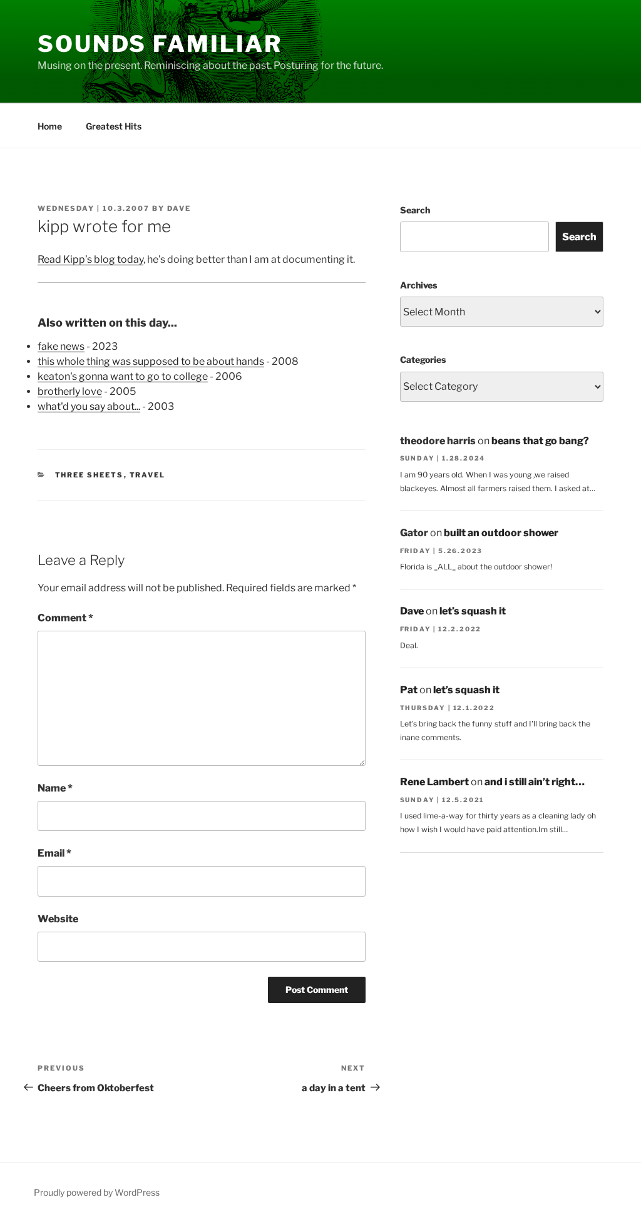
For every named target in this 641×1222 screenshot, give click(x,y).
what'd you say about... (89, 406)
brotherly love (70, 391)
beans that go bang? (540, 441)
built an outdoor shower (501, 533)
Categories (423, 359)
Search (415, 210)
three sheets (89, 475)
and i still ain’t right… (535, 782)
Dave (179, 208)
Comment (65, 618)
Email (54, 853)
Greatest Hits (113, 126)
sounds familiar (160, 44)
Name (55, 788)
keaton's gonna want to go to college (123, 376)
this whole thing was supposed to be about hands (151, 361)
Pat (409, 690)
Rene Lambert (434, 782)
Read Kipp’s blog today (90, 259)
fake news (61, 346)
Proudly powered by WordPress (97, 1192)
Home (50, 126)
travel (148, 475)
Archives (418, 285)
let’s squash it (472, 611)
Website (58, 919)
